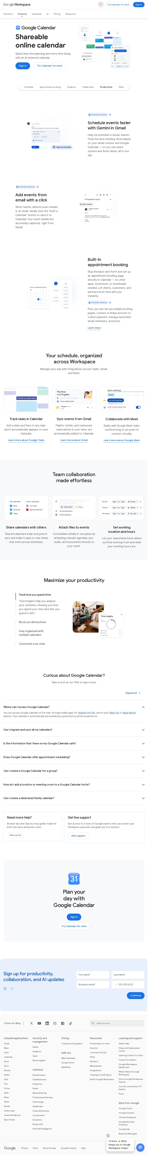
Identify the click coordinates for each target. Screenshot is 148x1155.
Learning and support (129, 1040)
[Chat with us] (138, 1147)
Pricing (57, 14)
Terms (35, 1150)
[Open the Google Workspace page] (17, 4)
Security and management (39, 1042)
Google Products (68, 1150)
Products (22, 14)
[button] (138, 1147)
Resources (70, 14)
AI (47, 14)
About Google (49, 1150)
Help (83, 1150)
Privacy (24, 1150)
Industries (36, 14)
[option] (29, 87)
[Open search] (101, 4)
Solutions (8, 14)
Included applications (16, 1040)
